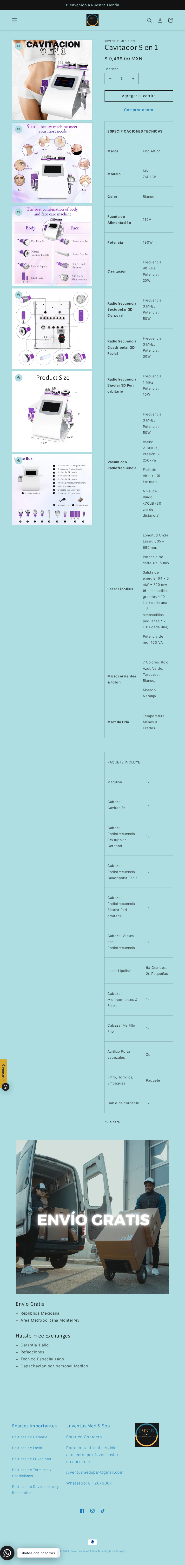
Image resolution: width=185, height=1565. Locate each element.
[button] (14, 20)
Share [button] (115, 1122)
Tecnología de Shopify (112, 1551)
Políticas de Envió (27, 1448)
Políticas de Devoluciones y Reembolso (35, 1490)
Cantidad (112, 69)
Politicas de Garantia (29, 1437)
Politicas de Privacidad (31, 1459)
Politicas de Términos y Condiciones (32, 1473)
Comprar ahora (138, 109)
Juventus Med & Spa (84, 1551)
